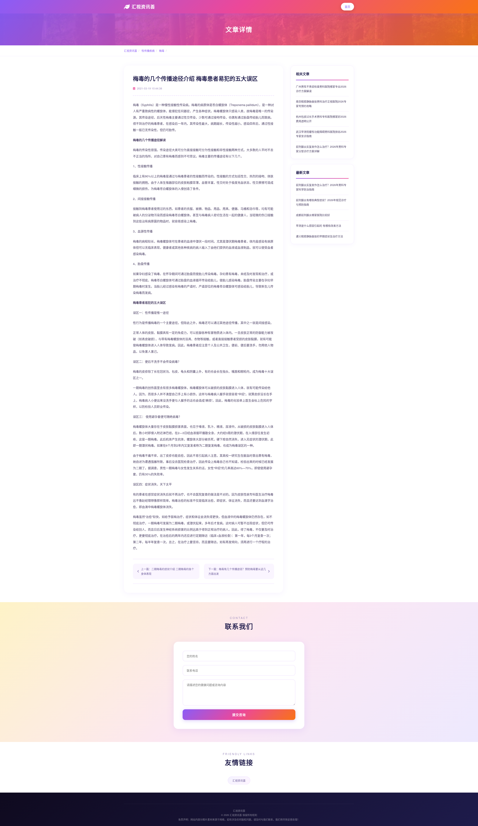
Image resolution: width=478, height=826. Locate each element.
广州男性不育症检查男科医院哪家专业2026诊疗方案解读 (321, 89)
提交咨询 (239, 714)
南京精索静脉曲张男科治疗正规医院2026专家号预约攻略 (321, 104)
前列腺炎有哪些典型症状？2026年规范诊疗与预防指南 (321, 202)
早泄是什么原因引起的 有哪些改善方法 (318, 225)
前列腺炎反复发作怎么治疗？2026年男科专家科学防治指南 (321, 187)
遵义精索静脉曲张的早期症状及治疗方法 (319, 236)
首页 (347, 7)
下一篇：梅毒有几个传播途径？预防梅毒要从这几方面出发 (237, 571)
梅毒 (161, 50)
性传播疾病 (148, 50)
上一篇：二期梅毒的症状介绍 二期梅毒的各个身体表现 (167, 571)
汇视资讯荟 (143, 6)
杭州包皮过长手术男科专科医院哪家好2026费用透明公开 (321, 119)
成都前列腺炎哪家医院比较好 (313, 215)
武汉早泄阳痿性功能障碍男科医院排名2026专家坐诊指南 (321, 134)
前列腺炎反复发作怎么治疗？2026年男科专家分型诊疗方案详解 (321, 149)
